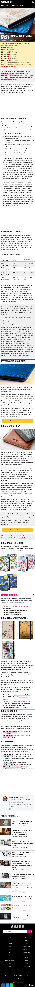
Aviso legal (18, 978)
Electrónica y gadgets (10, 957)
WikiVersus (17, 927)
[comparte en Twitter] (7, 985)
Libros (24, 825)
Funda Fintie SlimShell (10, 731)
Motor (26, 943)
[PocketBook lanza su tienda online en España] (5, 908)
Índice (31, 985)
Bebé (26, 957)
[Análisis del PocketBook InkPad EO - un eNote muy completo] (5, 854)
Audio (2, 5)
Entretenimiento (26, 949)
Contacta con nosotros (20, 973)
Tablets (9, 949)
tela (31, 75)
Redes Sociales (26, 952)
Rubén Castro (4, 40)
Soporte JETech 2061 (10, 764)
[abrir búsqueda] (33, 2)
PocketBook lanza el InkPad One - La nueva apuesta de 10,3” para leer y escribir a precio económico (22, 832)
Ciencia (9, 963)
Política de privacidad (11, 975)
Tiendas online (26, 966)
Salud (26, 940)
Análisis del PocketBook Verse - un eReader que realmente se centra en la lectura (22, 843)
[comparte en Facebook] (3, 985)
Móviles (10, 940)
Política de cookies (24, 975)
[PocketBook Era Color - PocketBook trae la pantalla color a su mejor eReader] (5, 899)
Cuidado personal (26, 938)
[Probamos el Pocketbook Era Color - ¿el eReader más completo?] (5, 877)
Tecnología (15, 5)
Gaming (8, 5)
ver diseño (22, 538)
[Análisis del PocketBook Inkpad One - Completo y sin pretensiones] (5, 823)
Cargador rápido (8, 754)
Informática (9, 938)
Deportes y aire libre (26, 946)
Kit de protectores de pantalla (12, 767)
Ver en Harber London (17, 530)
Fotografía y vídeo (10, 955)
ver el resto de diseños (22, 695)
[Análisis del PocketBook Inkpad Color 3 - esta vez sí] (5, 917)
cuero (6, 77)
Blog (26, 960)
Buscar (29, 932)
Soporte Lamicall (8, 762)
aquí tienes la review (7, 73)
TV (9, 952)
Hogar (9, 966)
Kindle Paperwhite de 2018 (18, 86)
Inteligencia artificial (9, 960)
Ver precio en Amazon (17, 421)
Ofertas (26, 963)
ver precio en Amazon (9, 410)
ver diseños (16, 606)
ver (28, 707)
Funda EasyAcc (8, 735)
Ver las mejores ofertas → (8, 66)
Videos (22, 5)
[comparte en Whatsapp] (11, 985)
